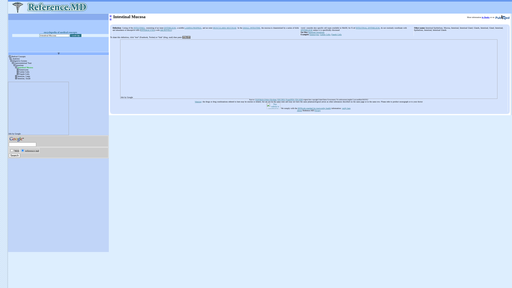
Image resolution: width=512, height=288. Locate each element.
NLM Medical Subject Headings (265, 100)
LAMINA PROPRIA (193, 28)
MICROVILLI (166, 30)
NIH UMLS (281, 100)
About (299, 110)
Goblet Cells (325, 34)
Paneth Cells (336, 34)
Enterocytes (314, 34)
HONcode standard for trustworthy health (314, 108)
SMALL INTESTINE (251, 28)
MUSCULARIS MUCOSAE (224, 28)
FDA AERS (299, 100)
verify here (346, 108)
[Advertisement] (241, 68)
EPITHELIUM (170, 28)
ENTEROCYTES (148, 30)
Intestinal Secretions (316, 32)
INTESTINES (139, 28)
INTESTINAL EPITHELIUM (368, 28)
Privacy (318, 110)
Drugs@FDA (290, 100)
